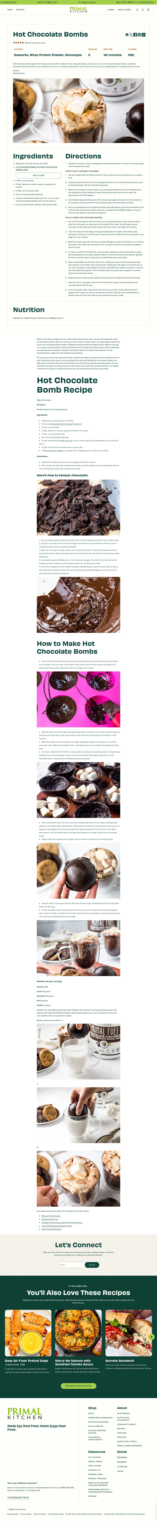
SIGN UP (92, 1265)
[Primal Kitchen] (78, 9)
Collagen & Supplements (95, 1438)
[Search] (137, 9)
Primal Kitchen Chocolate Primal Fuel (67, 424)
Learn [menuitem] (111, 10)
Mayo (91, 1413)
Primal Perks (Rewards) (129, 1446)
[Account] (142, 9)
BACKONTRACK (10, 2)
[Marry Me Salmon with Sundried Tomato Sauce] (78, 1333)
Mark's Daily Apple (127, 1441)
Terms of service (39, 1514)
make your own (66, 440)
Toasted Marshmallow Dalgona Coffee (57, 1226)
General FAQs (95, 1474)
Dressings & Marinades (100, 1418)
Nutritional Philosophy (123, 1419)
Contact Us (94, 1470)
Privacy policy (26, 1514)
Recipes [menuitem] (20, 10)
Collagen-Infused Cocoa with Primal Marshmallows (62, 1222)
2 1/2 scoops (22, 167)
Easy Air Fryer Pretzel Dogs (26, 1360)
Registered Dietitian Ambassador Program (100, 1490)
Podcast (121, 1437)
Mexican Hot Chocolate (51, 1216)
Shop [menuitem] (10, 10)
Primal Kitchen (20, 1509)
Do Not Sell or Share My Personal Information (84, 1514)
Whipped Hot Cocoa (50, 1219)
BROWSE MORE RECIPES (79, 1386)
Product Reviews (97, 1479)
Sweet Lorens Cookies (54, 450)
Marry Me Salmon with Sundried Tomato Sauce (74, 1362)
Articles (121, 1433)
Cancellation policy (56, 1514)
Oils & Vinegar (95, 1426)
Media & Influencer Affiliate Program (98, 1484)
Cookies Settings (18, 1497)
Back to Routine (89, 2)
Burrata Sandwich (120, 1360)
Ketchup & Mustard (98, 1422)
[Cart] (148, 9)
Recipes (121, 1429)
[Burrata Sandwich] (129, 1333)
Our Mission (123, 1413)
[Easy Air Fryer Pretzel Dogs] (28, 1333)
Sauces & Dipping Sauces (97, 1431)
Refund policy (13, 1514)
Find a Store (94, 1466)
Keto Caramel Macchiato (51, 1229)
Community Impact (127, 1424)
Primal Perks (95, 1461)
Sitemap (92, 1496)
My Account (94, 1457)
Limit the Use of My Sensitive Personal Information (124, 1514)
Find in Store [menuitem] (124, 10)
